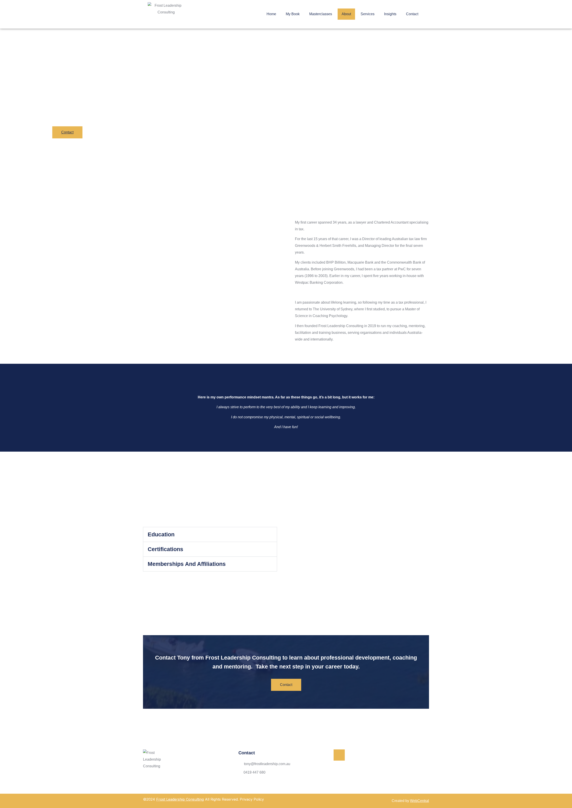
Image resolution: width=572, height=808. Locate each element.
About (346, 14)
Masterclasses (320, 14)
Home (271, 14)
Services (367, 14)
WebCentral (419, 801)
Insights (390, 14)
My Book (293, 14)
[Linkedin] (339, 755)
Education (161, 534)
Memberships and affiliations (187, 564)
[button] (210, 534)
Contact (412, 14)
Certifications (165, 549)
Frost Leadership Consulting (180, 799)
